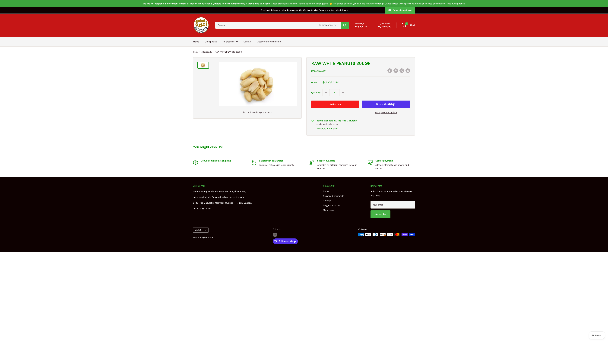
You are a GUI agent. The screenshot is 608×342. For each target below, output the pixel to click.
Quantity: (316, 92)
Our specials (211, 41)
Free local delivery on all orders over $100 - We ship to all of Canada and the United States (304, 10)
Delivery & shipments (333, 196)
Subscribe (380, 214)
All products (228, 41)
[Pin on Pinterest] (395, 70)
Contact (247, 41)
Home (196, 41)
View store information (327, 128)
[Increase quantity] (342, 92)
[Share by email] (407, 70)
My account (384, 26)
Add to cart (335, 104)
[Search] (345, 25)
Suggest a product (332, 205)
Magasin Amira (318, 71)
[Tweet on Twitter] (401, 70)
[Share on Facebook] (389, 70)
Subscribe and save (402, 10)
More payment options (386, 112)
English (198, 230)
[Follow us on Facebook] (275, 235)
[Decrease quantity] (326, 92)
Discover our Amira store (269, 41)
